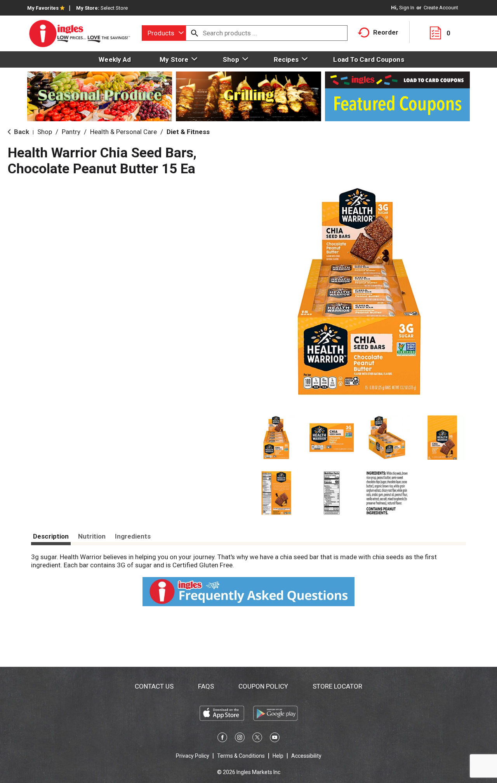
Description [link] (51, 536)
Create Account (441, 7)
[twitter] (257, 739)
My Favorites (43, 8)
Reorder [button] (385, 32)
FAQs (206, 686)
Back (20, 132)
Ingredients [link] (133, 536)
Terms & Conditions (241, 756)
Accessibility (306, 756)
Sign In (406, 7)
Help (278, 756)
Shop (44, 132)
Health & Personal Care (123, 132)
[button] (276, 438)
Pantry (71, 132)
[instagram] (240, 739)
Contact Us (154, 686)
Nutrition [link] (92, 536)
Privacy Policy (192, 756)
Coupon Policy (263, 686)
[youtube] (275, 739)
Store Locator (337, 686)
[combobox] (164, 33)
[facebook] (222, 739)
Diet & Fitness (188, 132)
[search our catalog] (194, 33)
